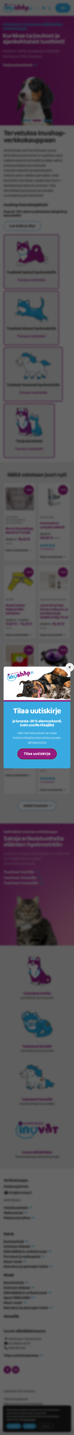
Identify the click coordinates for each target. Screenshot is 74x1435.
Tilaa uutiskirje (37, 754)
